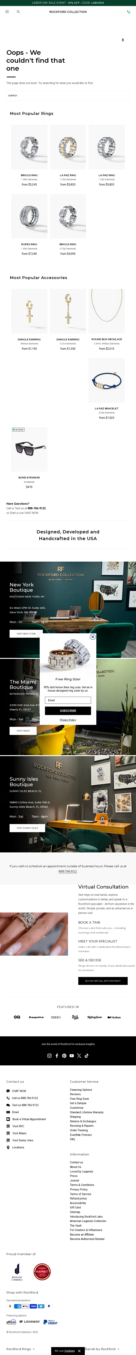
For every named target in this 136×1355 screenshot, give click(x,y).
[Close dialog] (93, 637)
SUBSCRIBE (68, 711)
